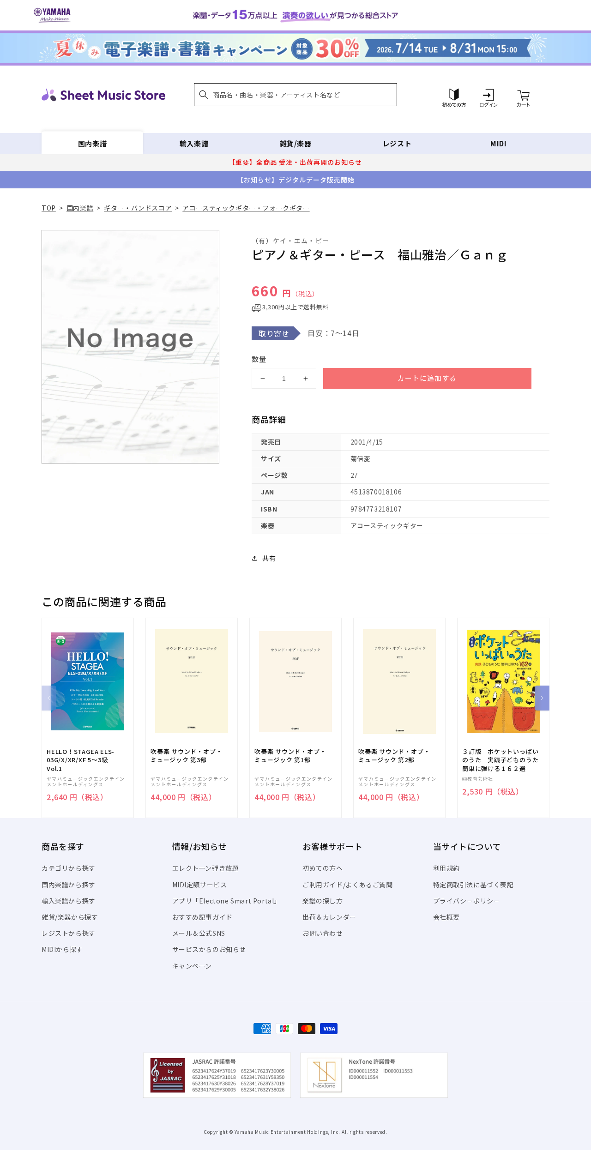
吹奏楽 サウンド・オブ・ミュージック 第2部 (394, 755)
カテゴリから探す (69, 868)
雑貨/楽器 (296, 143)
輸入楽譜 (194, 143)
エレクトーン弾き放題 (205, 868)
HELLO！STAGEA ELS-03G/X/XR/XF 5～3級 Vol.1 (81, 759)
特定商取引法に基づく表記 (473, 884)
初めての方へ (322, 868)
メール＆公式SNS (198, 933)
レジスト (397, 143)
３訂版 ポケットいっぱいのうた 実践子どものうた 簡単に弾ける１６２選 (503, 759)
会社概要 (446, 916)
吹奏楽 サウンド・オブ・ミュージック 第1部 (290, 755)
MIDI (498, 143)
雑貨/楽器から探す (70, 916)
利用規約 (446, 868)
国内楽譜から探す (69, 884)
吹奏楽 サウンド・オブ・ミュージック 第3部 (186, 755)
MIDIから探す (62, 949)
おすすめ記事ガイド (202, 916)
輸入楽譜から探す (69, 900)
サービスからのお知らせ (209, 949)
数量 (259, 359)
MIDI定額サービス (199, 884)
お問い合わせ (322, 933)
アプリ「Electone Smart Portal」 (226, 900)
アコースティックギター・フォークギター (245, 207)
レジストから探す (69, 933)
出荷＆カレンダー (329, 916)
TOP (49, 207)
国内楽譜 (92, 143)
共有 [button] (269, 558)
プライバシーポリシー (467, 900)
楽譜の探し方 (322, 900)
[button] (295, 94)
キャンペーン (192, 965)
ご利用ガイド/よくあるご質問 (347, 884)
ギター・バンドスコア (138, 207)
